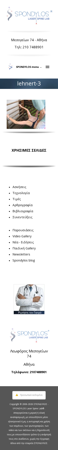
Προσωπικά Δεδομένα (31, 394)
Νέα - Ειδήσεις (23, 242)
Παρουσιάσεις (23, 230)
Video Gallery (22, 236)
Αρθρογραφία (22, 205)
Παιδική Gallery (24, 248)
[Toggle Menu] (47, 67)
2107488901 (38, 372)
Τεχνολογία (21, 193)
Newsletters (21, 254)
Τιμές (17, 199)
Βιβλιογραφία (23, 211)
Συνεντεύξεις (22, 217)
